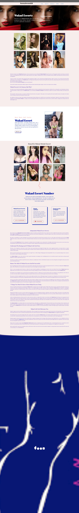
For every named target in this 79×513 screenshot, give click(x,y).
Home (42, 3)
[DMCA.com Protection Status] (16, 1)
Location (62, 3)
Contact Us (52, 3)
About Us (46, 3)
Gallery (57, 3)
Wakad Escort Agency (46, 16)
